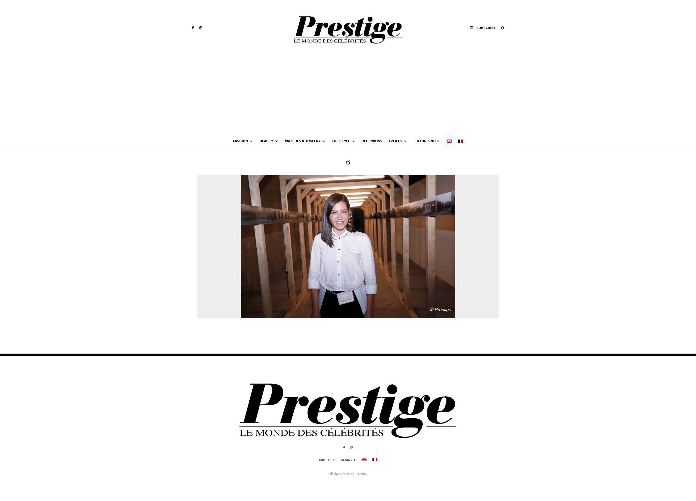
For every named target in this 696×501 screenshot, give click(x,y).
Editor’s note (427, 140)
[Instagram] (201, 28)
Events (395, 140)
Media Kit (348, 460)
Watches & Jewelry (303, 140)
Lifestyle (341, 140)
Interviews (372, 140)
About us (326, 460)
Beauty (266, 140)
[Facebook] (193, 28)
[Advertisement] (348, 92)
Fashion (240, 140)
